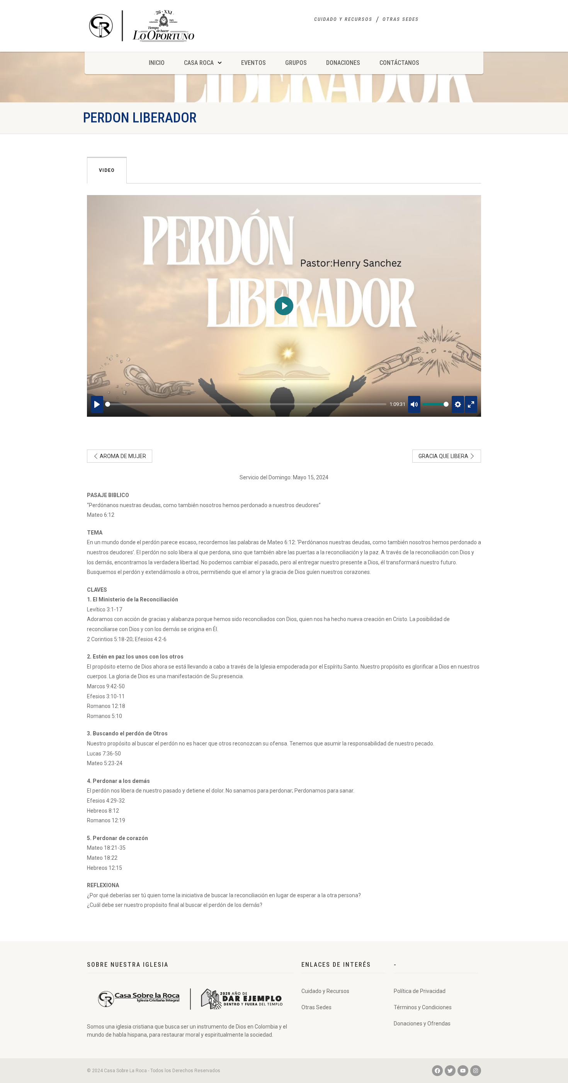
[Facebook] (437, 1070)
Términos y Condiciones (423, 1007)
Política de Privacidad (420, 991)
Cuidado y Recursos (343, 19)
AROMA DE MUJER (122, 456)
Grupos (296, 62)
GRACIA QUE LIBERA (443, 456)
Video (107, 170)
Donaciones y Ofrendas (422, 1023)
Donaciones (343, 62)
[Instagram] (475, 1070)
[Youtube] (462, 1070)
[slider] (245, 404)
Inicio (157, 62)
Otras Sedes (401, 19)
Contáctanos (399, 62)
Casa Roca (199, 62)
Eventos (253, 62)
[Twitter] (450, 1070)
